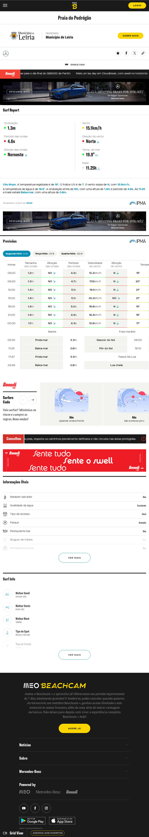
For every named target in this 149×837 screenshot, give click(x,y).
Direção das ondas (15, 150)
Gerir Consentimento (31, 828)
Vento (86, 123)
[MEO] (24, 792)
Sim (144, 497)
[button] (23, 399)
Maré (85, 163)
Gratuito (142, 522)
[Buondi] (20, 385)
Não (144, 539)
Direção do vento (93, 136)
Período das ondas (16, 136)
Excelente (141, 505)
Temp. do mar (91, 150)
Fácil (144, 514)
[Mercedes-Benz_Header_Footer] (48, 792)
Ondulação (11, 123)
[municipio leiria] (74, 35)
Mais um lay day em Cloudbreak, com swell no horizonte (105, 73)
